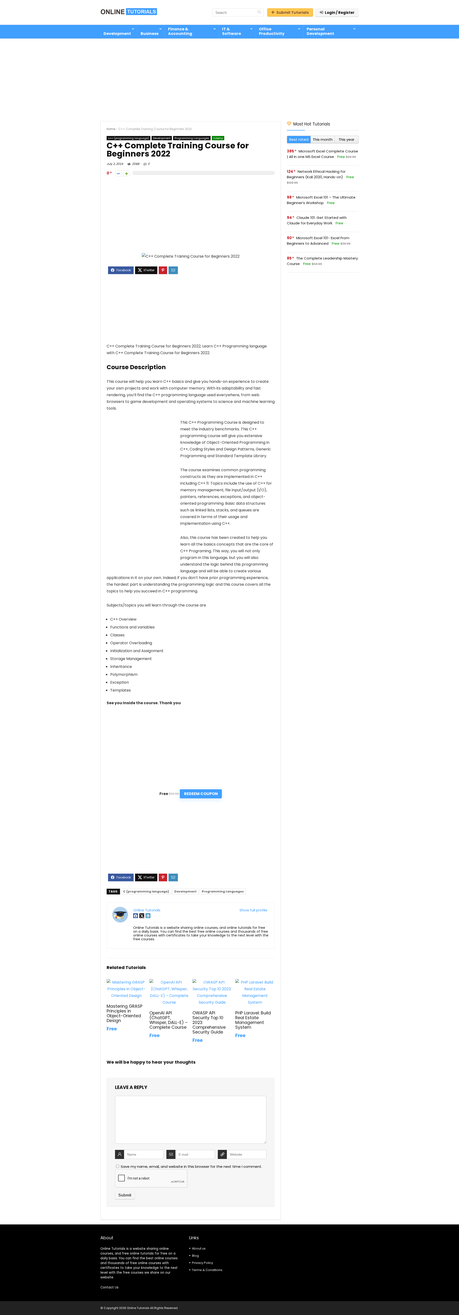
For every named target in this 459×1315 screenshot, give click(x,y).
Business (149, 33)
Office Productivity (271, 31)
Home (111, 129)
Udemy (218, 138)
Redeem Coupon (201, 793)
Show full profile (253, 910)
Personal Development (320, 31)
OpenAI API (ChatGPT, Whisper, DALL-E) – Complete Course (168, 1020)
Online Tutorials (146, 910)
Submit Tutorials (292, 12)
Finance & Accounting (180, 31)
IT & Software (231, 31)
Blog (195, 1255)
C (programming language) (146, 891)
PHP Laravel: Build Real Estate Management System (253, 1020)
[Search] (259, 12)
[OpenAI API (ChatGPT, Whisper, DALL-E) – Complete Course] (169, 982)
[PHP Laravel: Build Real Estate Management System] (255, 982)
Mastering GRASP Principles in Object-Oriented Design (124, 1013)
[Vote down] (118, 173)
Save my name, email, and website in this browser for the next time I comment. (191, 1166)
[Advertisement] (229, 77)
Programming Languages (192, 138)
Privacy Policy (202, 1263)
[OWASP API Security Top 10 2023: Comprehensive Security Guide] (212, 982)
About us (199, 1248)
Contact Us (109, 1287)
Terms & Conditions (207, 1270)
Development (117, 33)
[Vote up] (126, 173)
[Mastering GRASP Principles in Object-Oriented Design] (126, 982)
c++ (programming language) (128, 138)
